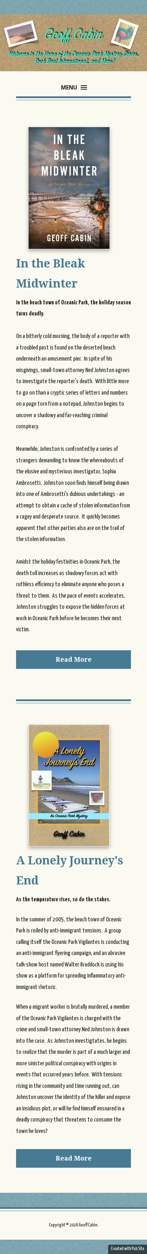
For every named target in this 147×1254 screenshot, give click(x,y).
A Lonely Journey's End (69, 870)
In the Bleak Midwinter (50, 273)
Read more (74, 659)
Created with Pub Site (127, 1248)
